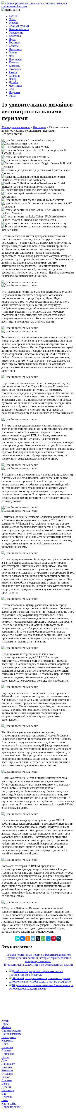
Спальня (14, 75)
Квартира (15, 35)
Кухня (13, 16)
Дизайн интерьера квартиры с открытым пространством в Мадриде (36, 973)
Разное (13, 72)
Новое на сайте (11, 1106)
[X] (38, 938)
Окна (12, 95)
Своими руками (19, 25)
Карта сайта (8, 1103)
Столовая (15, 69)
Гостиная (14, 42)
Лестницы (15, 85)
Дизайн (13, 82)
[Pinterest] (53, 938)
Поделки (14, 92)
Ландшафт (15, 59)
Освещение (16, 32)
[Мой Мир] (48, 938)
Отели (13, 52)
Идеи (12, 39)
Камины (14, 62)
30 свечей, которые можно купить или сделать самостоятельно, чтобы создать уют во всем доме (40, 980)
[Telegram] (33, 938)
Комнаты (14, 65)
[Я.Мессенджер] (17, 938)
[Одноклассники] (27, 938)
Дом (11, 55)
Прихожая (15, 49)
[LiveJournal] (58, 938)
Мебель (13, 22)
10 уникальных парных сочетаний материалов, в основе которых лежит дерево (41, 987)
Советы (13, 45)
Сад (11, 88)
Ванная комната (19, 29)
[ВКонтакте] (22, 938)
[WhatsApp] (43, 938)
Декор (12, 79)
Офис (12, 19)
